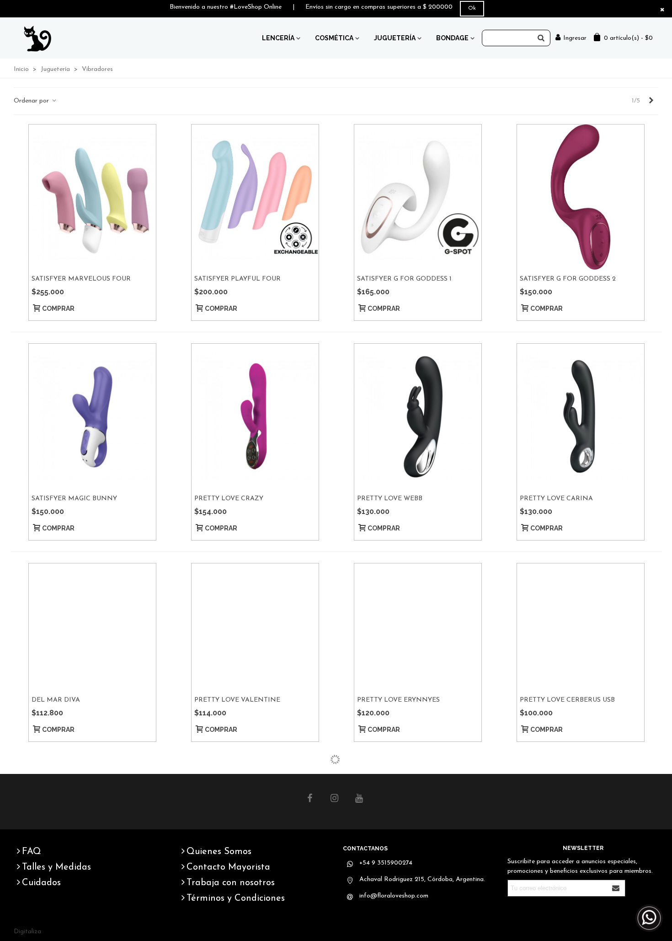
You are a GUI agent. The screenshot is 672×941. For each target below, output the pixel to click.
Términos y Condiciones (236, 898)
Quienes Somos (219, 851)
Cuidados (41, 882)
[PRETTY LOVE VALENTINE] (255, 627)
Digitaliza (27, 931)
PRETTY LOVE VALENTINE (237, 700)
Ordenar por (32, 100)
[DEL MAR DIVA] (92, 627)
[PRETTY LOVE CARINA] (580, 416)
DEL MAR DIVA (56, 700)
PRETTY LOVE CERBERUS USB (567, 700)
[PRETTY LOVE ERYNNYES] (417, 627)
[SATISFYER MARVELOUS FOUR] (92, 197)
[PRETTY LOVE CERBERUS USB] (580, 627)
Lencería (278, 38)
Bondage (452, 38)
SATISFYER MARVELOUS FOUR (81, 279)
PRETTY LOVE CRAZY (228, 498)
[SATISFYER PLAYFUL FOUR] (255, 197)
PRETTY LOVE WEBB (389, 498)
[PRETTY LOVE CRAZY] (255, 416)
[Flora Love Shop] (39, 38)
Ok (472, 8)
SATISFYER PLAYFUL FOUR (237, 279)
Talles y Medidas (56, 867)
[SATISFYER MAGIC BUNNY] (92, 416)
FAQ (31, 851)
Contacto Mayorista (228, 867)
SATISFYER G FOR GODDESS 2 (568, 279)
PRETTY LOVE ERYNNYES (398, 700)
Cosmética (334, 38)
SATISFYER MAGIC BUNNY (74, 498)
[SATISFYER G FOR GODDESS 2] (580, 197)
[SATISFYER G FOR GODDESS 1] (417, 197)
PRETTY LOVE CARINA (556, 498)
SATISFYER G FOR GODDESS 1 (404, 279)
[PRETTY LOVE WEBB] (417, 416)
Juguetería (395, 38)
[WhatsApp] (649, 918)
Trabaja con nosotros (231, 882)
